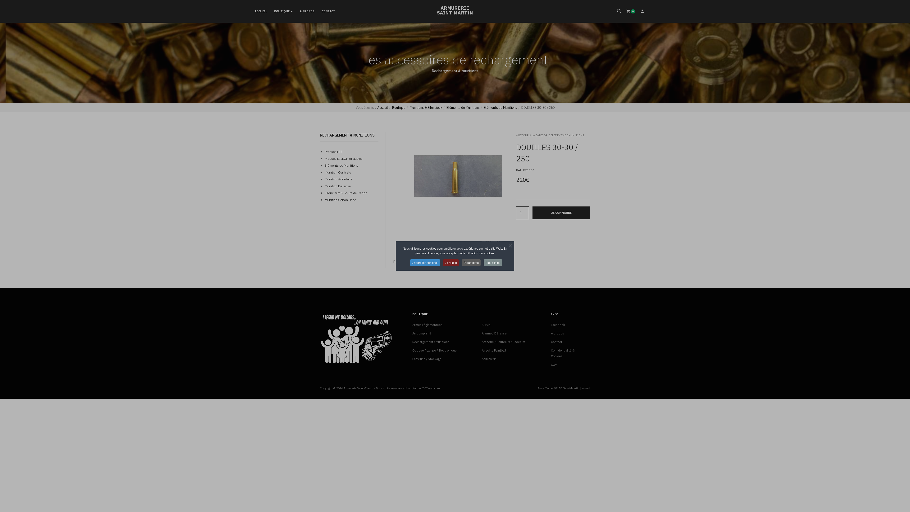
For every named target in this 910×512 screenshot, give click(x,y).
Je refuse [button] (451, 263)
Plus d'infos (493, 263)
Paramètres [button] (471, 263)
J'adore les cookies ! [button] (425, 263)
